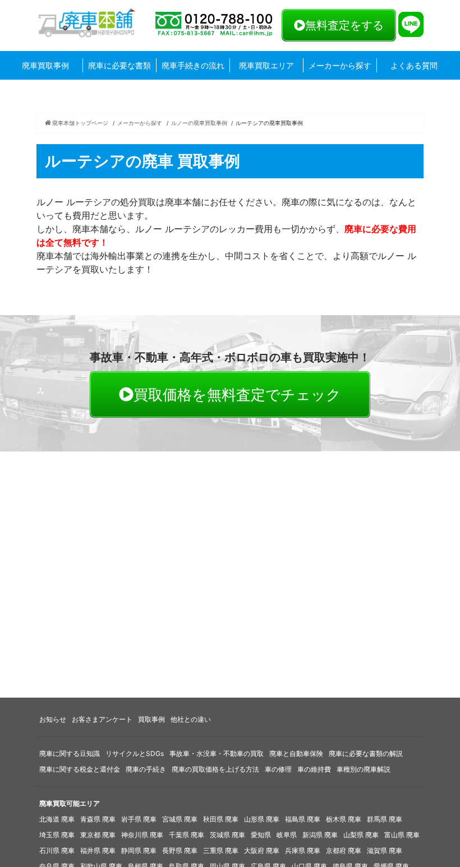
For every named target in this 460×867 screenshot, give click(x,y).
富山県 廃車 (402, 835)
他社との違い (191, 719)
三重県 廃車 (220, 850)
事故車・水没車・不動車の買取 (216, 753)
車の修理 (278, 769)
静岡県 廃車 (139, 850)
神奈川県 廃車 (142, 835)
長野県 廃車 (179, 850)
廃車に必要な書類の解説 (366, 753)
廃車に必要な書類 (119, 65)
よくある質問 (414, 65)
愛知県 (261, 835)
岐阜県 (287, 835)
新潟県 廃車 (320, 835)
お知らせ (52, 719)
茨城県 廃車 (227, 835)
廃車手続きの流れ (193, 65)
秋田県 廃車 (220, 819)
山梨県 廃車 (361, 835)
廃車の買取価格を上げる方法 (215, 769)
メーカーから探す (340, 65)
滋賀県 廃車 (384, 850)
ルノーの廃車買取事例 (199, 123)
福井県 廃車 (98, 850)
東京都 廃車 (98, 835)
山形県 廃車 (261, 819)
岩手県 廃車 (139, 819)
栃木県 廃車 (343, 819)
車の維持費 (314, 769)
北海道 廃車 (57, 819)
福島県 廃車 (302, 819)
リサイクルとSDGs (134, 753)
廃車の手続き (146, 769)
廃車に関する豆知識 (69, 753)
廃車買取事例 (45, 65)
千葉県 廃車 (186, 835)
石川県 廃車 (57, 850)
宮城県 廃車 (179, 819)
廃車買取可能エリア (69, 803)
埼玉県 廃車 (57, 835)
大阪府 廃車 (261, 850)
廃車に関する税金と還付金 (79, 769)
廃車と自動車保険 (296, 753)
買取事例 (151, 719)
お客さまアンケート (102, 719)
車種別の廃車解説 (363, 769)
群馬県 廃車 (384, 819)
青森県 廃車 (98, 819)
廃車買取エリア (266, 65)
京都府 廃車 (343, 850)
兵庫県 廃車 (302, 850)
